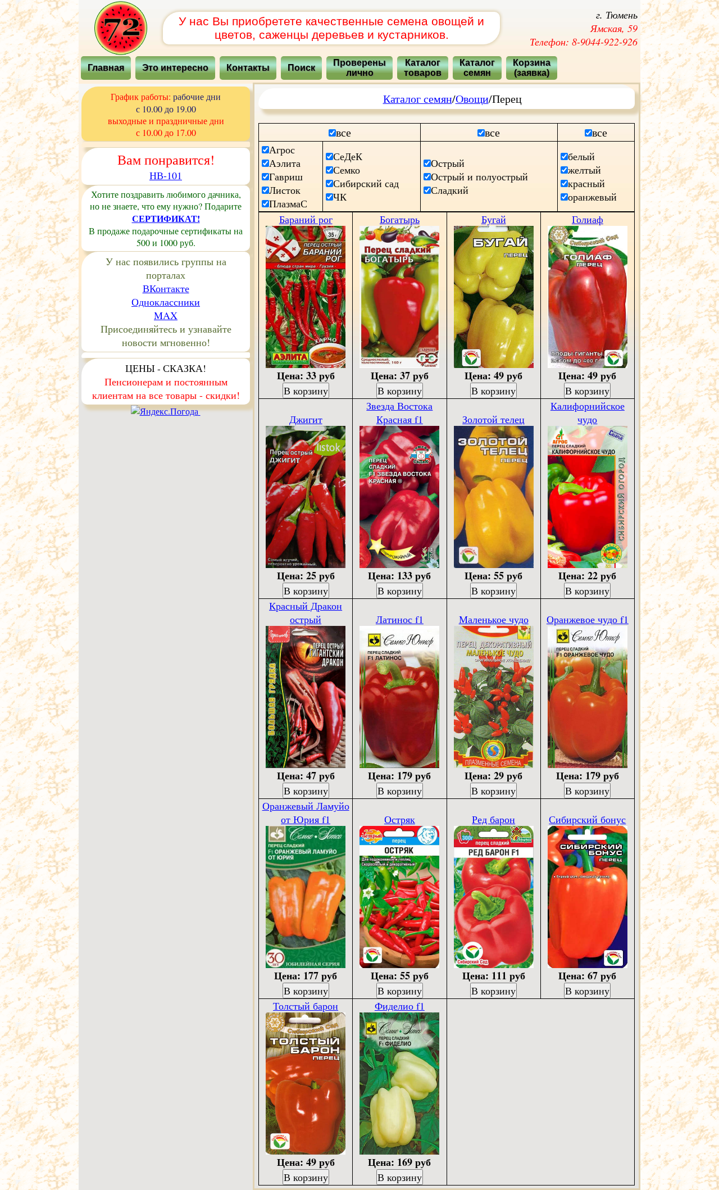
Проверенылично (359, 68)
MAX (166, 315)
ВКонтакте (166, 288)
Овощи (472, 98)
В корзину (306, 390)
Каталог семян (417, 98)
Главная (106, 67)
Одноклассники (165, 301)
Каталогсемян (477, 68)
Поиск (301, 67)
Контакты (248, 67)
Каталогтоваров (423, 68)
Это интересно (175, 67)
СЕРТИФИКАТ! (166, 218)
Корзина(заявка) (531, 68)
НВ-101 (165, 175)
